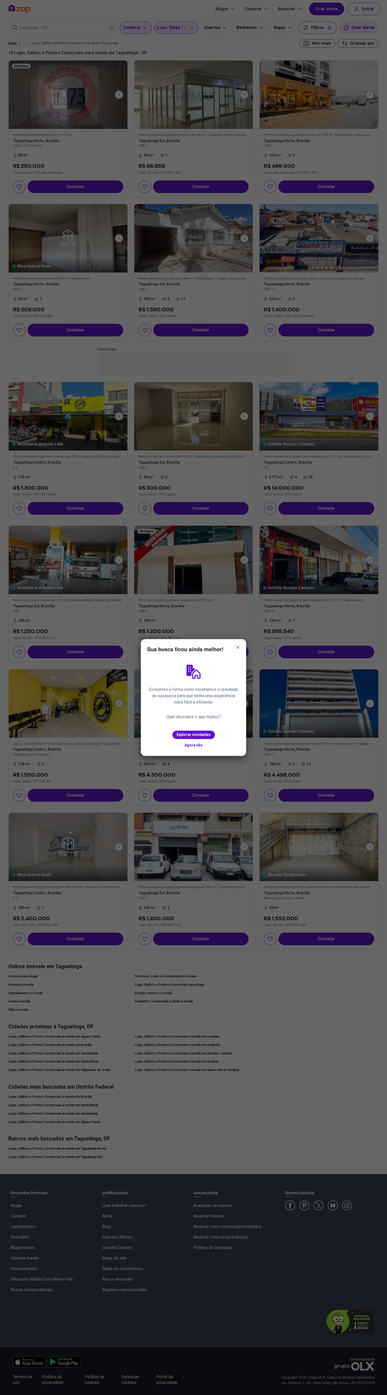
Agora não (194, 745)
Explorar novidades (194, 734)
